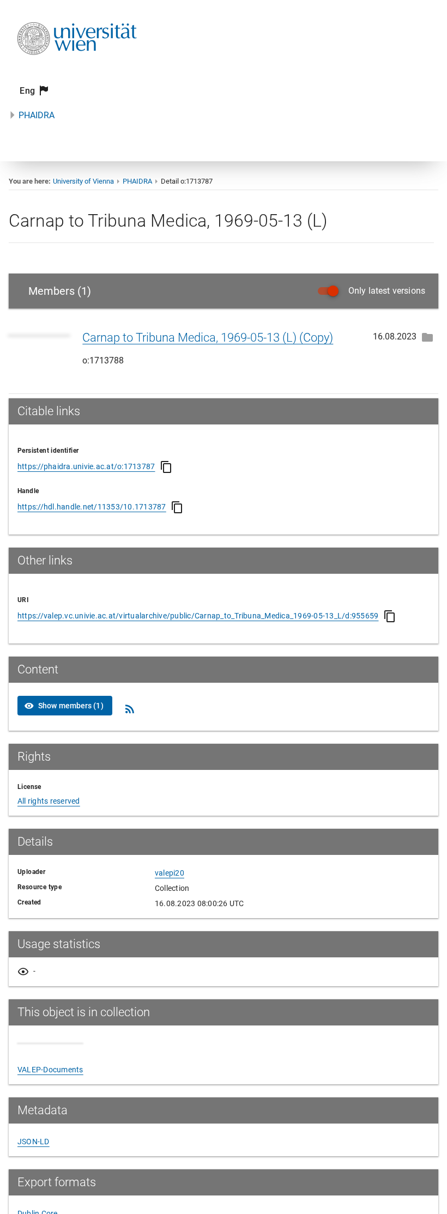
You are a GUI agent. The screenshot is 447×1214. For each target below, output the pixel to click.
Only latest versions (386, 291)
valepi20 (169, 873)
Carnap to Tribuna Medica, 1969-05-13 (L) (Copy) (207, 337)
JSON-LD (33, 1141)
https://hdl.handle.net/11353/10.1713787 (91, 506)
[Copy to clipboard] (166, 467)
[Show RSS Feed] (130, 709)
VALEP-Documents (50, 1069)
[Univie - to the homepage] (77, 69)
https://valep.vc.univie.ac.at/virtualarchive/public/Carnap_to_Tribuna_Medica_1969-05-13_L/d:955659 (198, 615)
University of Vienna (83, 181)
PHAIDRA (37, 115)
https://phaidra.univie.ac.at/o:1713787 (86, 466)
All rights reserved (48, 801)
